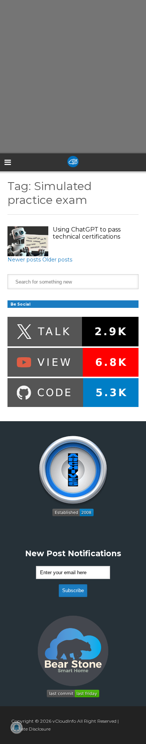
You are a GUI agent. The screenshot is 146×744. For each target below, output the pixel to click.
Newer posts (24, 259)
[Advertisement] (73, 77)
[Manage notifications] (16, 728)
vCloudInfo (64, 721)
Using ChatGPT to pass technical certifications (87, 233)
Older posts (57, 259)
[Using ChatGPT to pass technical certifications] (27, 241)
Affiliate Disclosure (31, 729)
